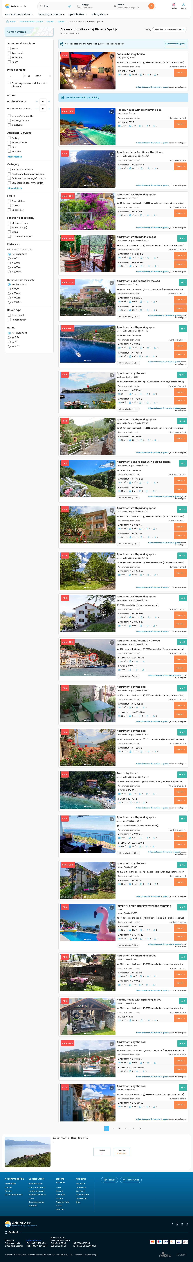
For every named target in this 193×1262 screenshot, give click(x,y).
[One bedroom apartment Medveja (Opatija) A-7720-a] (87, 390)
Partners (111, 1180)
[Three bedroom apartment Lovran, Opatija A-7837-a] (87, 880)
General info (81, 1198)
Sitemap (78, 1254)
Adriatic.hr (80, 1183)
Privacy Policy (62, 1254)
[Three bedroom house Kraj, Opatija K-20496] (87, 70)
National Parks (62, 1202)
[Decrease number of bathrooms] (37, 101)
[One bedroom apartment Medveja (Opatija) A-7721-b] (87, 211)
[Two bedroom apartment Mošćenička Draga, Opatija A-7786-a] (87, 436)
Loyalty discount (36, 1191)
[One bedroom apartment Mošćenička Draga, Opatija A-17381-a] (87, 703)
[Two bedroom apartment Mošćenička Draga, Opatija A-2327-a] (87, 524)
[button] (54, 6)
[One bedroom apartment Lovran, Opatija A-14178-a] (87, 922)
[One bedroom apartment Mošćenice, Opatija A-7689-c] (87, 834)
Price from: (121, 1152)
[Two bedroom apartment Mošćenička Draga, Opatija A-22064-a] (87, 169)
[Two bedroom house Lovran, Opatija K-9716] (87, 1016)
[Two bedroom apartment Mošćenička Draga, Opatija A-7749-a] (87, 478)
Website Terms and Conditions (41, 1254)
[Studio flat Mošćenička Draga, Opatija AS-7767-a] (87, 657)
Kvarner (59, 1191)
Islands (59, 1198)
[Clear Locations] (69, 6)
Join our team (82, 1194)
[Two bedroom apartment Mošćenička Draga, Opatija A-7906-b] (87, 747)
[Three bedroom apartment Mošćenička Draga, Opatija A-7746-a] (87, 613)
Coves (59, 1205)
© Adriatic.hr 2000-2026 (15, 1254)
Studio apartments (14, 1194)
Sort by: (148, 29)
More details (15, 156)
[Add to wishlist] (111, 56)
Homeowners (133, 1180)
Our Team (80, 1191)
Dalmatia (60, 1194)
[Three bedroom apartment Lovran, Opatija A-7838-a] (87, 972)
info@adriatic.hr (34, 1240)
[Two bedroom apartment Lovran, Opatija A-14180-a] (87, 1102)
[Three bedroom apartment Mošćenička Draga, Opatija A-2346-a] (87, 571)
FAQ (71, 1254)
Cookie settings (90, 1254)
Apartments (10, 1183)
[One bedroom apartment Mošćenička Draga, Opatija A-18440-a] (87, 253)
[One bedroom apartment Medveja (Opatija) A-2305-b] (87, 297)
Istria (58, 1187)
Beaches (60, 1209)
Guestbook (81, 1187)
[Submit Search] (151, 6)
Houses (102, 1152)
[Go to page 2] (140, 1128)
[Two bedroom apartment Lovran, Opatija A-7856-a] (87, 1058)
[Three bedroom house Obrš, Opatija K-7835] (87, 126)
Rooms (8, 1191)
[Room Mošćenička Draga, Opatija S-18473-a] (87, 790)
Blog (78, 1202)
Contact (13, 1232)
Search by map (16, 31)
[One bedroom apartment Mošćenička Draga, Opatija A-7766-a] (87, 344)
